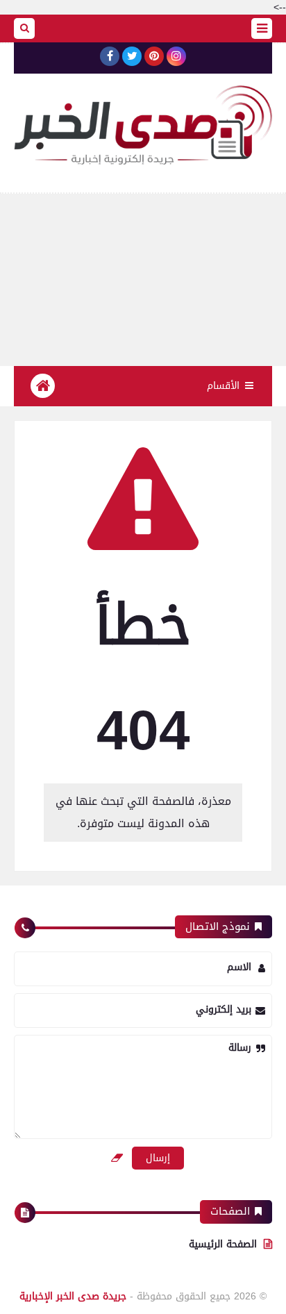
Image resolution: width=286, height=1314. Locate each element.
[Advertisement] (143, 280)
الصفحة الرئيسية (223, 1244)
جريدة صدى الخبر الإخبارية (72, 1296)
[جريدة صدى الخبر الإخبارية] (143, 125)
